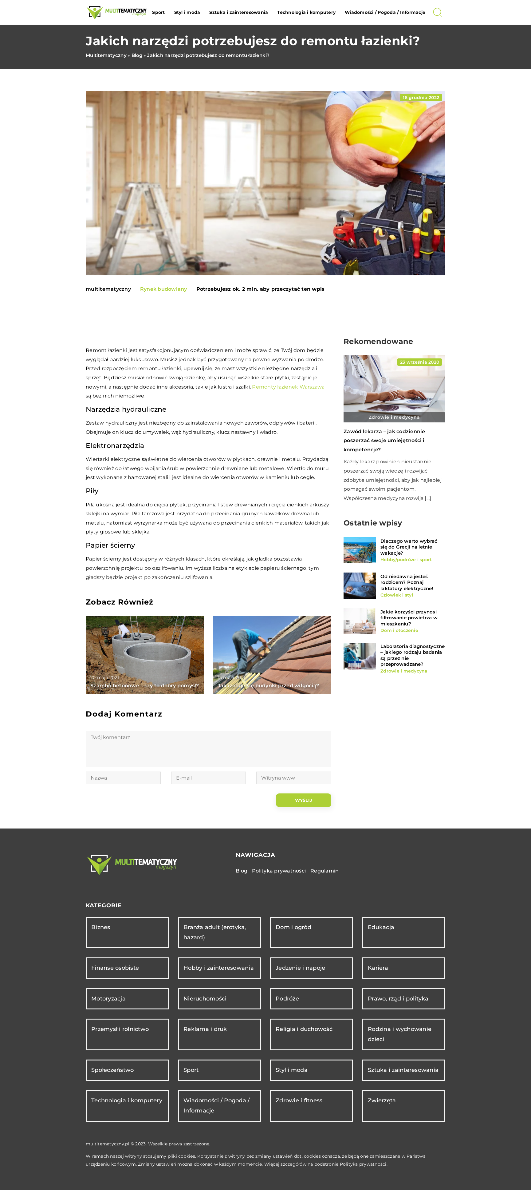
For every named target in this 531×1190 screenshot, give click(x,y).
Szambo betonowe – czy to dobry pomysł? (144, 686)
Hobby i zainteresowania (218, 967)
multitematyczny (108, 289)
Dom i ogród (293, 927)
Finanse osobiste (115, 967)
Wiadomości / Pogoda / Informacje (385, 12)
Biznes (100, 927)
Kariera (378, 967)
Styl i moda (187, 12)
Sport (158, 12)
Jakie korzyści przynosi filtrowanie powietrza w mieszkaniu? (409, 618)
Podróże (287, 998)
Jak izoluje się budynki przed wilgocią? (268, 686)
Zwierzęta (382, 1100)
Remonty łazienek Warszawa (288, 387)
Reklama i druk (205, 1029)
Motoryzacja (108, 998)
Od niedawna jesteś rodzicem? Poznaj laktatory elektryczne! (406, 582)
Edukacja (381, 927)
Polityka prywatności (279, 871)
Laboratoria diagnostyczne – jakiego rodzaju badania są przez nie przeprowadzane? (412, 655)
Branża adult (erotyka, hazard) (214, 932)
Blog (241, 871)
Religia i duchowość (304, 1029)
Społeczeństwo (112, 1070)
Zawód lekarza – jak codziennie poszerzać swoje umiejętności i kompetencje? (384, 441)
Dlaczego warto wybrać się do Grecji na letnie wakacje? (408, 547)
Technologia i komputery (306, 12)
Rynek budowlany (163, 289)
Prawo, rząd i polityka (398, 998)
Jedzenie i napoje (300, 967)
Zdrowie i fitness (299, 1100)
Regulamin (324, 871)
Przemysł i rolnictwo (120, 1029)
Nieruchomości (204, 998)
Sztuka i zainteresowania (238, 12)
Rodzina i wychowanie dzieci (399, 1034)
